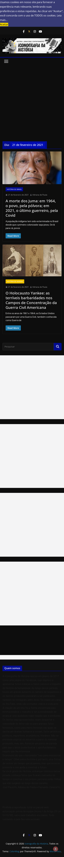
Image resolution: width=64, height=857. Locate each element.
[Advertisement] (32, 98)
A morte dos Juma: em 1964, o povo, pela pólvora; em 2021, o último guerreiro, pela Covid (32, 208)
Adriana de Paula (39, 194)
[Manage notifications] (55, 848)
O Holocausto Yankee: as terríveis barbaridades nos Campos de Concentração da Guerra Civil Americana (31, 300)
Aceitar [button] (4, 24)
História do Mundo (15, 281)
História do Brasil (14, 189)
